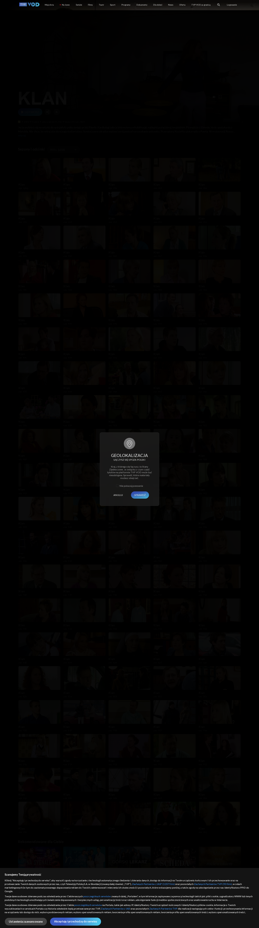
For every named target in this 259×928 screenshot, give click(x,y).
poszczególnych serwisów (97, 896)
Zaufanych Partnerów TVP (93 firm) (213, 884)
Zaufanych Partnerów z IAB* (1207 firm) (153, 884)
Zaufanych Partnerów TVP (163, 908)
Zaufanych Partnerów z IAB (115, 908)
